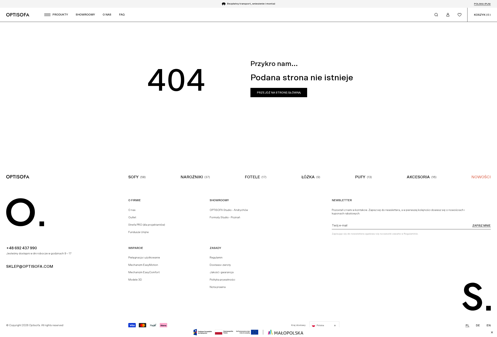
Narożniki (192, 177)
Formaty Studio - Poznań (225, 217)
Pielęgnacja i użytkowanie (144, 257)
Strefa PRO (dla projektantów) (146, 224)
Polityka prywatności (222, 279)
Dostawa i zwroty (220, 264)
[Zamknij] (492, 332)
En (489, 325)
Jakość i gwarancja (222, 272)
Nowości (481, 177)
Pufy (360, 177)
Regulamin (216, 257)
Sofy (133, 177)
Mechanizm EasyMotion (143, 264)
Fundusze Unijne (138, 232)
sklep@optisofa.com (29, 266)
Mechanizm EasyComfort (144, 272)
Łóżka (308, 177)
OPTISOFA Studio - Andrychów (229, 209)
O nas (132, 209)
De (478, 325)
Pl (467, 325)
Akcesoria (418, 177)
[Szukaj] (436, 15)
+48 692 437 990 (21, 248)
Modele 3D (135, 279)
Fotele (252, 177)
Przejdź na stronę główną (279, 92)
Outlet (132, 217)
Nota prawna (218, 286)
